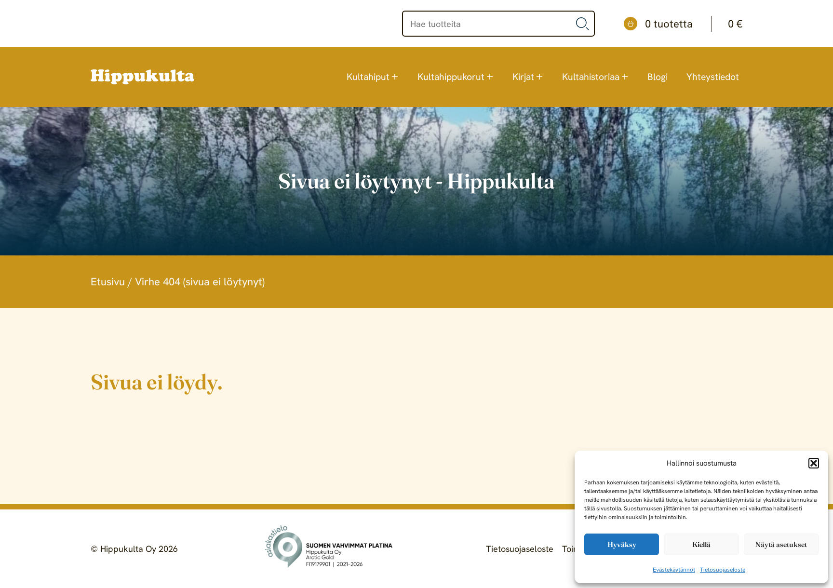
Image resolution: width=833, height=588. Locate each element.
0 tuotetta (693, 24)
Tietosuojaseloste (722, 570)
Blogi (657, 77)
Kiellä (701, 544)
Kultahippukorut (450, 77)
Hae (583, 24)
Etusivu (108, 282)
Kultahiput (368, 77)
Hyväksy (621, 544)
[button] (814, 463)
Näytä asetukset (781, 544)
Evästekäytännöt (674, 570)
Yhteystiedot (712, 77)
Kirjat (523, 77)
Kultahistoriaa (590, 77)
